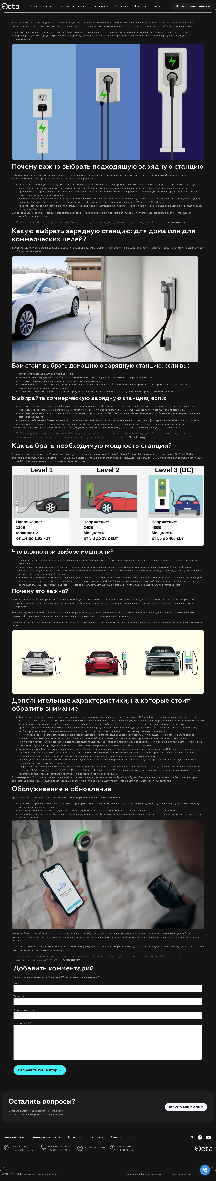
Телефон (20, 996)
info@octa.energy (95, 1147)
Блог (131, 1137)
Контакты (140, 6)
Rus (155, 6)
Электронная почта (25, 1010)
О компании (121, 6)
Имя (16, 983)
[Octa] (10, 6)
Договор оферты (183, 1174)
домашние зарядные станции (69, 188)
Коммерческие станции (72, 6)
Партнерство (100, 6)
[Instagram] (191, 1137)
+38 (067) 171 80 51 (59, 1150)
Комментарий (22, 1023)
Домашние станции (41, 6)
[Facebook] (200, 1137)
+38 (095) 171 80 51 (59, 1146)
